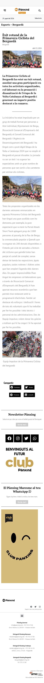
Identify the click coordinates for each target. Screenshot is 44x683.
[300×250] (19, 459)
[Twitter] (26, 438)
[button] (40, 10)
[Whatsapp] (35, 438)
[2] (19, 546)
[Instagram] (18, 438)
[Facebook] (9, 438)
